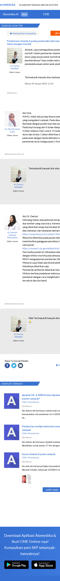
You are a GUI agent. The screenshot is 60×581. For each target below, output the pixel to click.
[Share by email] (21, 366)
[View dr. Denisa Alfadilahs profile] (14, 55)
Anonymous (33, 402)
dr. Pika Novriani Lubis (12, 130)
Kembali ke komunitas (24, 33)
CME (46, 14)
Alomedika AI (11, 14)
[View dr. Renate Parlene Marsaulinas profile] (12, 222)
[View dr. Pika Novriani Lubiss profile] (12, 119)
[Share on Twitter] (14, 366)
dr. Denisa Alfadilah (14, 67)
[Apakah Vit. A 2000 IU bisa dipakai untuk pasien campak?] (11, 401)
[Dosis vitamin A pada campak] (11, 460)
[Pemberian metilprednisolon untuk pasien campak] (11, 432)
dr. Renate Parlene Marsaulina (12, 235)
